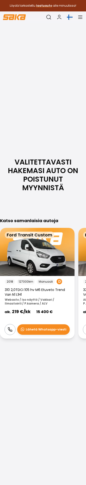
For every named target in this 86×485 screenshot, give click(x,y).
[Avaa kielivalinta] (70, 17)
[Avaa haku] (49, 17)
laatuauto (44, 6)
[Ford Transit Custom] (37, 283)
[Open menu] (80, 17)
